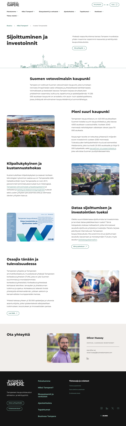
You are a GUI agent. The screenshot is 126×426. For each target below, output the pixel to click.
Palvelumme (11, 11)
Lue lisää (12, 313)
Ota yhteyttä (97, 4)
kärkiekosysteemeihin (87, 240)
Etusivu (9, 26)
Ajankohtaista (69, 11)
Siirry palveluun (79, 246)
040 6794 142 (91, 350)
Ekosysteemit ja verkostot (48, 11)
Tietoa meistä (12, 16)
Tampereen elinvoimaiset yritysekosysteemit (26, 187)
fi (104, 5)
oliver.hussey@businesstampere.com (99, 353)
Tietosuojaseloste (75, 386)
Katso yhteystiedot (15, 403)
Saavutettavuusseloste (77, 389)
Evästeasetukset (14, 408)
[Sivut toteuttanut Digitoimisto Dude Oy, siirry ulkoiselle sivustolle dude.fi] (104, 416)
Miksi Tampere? (27, 11)
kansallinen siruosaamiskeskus (103, 148)
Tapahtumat (84, 11)
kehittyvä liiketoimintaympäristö (31, 190)
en (107, 5)
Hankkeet (98, 11)
